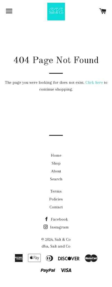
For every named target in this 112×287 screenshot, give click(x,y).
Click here (94, 82)
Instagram (59, 227)
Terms (56, 191)
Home (56, 155)
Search (56, 179)
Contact (56, 207)
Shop (56, 163)
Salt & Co (63, 239)
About (56, 171)
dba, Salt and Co (56, 246)
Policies (56, 199)
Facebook (59, 219)
